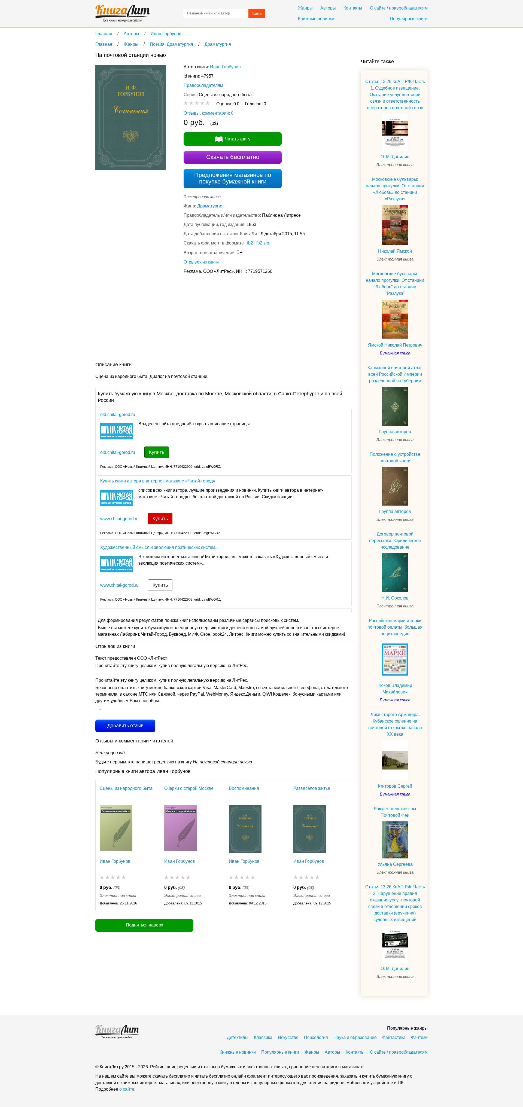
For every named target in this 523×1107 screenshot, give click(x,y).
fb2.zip (262, 243)
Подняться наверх (144, 925)
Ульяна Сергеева (395, 864)
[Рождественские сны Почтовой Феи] (395, 839)
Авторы (328, 8)
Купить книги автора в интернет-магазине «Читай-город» (157, 481)
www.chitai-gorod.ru (119, 518)
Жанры (305, 8)
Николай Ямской (395, 251)
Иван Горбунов (225, 67)
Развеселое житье (311, 788)
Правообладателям (203, 85)
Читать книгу (237, 139)
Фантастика (394, 1037)
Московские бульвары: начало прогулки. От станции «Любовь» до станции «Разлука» (395, 189)
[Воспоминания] (245, 829)
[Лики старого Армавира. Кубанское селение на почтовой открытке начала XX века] (395, 760)
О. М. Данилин (395, 156)
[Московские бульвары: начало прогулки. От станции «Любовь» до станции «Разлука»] (395, 225)
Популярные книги (409, 18)
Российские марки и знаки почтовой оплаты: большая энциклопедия (394, 627)
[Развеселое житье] (309, 829)
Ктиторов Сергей (395, 786)
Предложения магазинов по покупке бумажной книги (232, 178)
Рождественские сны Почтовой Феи (395, 812)
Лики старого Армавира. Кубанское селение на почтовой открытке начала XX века (395, 724)
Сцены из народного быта (126, 788)
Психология (316, 1037)
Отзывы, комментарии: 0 (208, 113)
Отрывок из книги (201, 262)
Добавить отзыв (125, 725)
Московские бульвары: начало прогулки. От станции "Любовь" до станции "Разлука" (395, 283)
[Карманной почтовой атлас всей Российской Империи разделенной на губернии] (395, 406)
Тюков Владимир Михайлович (395, 688)
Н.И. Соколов (395, 598)
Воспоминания (244, 788)
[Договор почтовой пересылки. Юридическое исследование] (395, 572)
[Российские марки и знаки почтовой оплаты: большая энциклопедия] (395, 660)
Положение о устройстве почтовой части (395, 457)
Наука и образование (355, 1037)
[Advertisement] (194, 319)
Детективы (237, 1037)
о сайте (126, 1089)
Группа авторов (395, 431)
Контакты (352, 8)
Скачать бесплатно (232, 157)
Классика (263, 1037)
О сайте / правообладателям (399, 8)
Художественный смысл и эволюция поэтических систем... (159, 547)
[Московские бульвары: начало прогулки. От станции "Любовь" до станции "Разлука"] (395, 319)
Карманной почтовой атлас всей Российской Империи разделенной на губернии (394, 374)
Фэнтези (419, 1037)
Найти (257, 13)
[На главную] (122, 13)
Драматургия (210, 206)
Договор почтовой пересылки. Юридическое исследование (395, 540)
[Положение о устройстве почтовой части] (395, 486)
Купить (156, 452)
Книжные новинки (316, 18)
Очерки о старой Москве (189, 788)
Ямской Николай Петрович (395, 345)
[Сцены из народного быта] (116, 829)
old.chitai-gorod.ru (117, 414)
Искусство (288, 1037)
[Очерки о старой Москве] (180, 829)
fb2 (250, 243)
